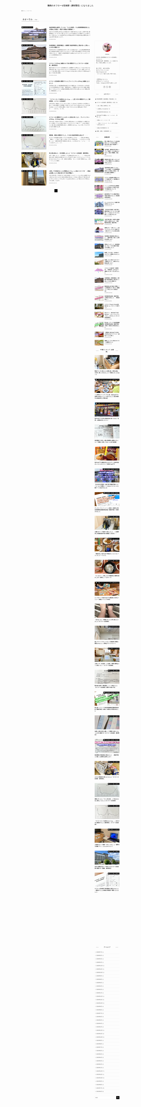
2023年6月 (100, 1050)
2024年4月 (100, 1023)
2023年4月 (100, 1057)
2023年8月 (100, 1043)
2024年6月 (100, 1016)
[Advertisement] (107, 27)
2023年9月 (100, 1040)
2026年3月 (100, 959)
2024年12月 (100, 996)
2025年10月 (100, 972)
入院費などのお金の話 (103, 108)
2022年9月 (100, 1081)
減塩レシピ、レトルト (103, 120)
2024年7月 (100, 1013)
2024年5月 (100, 1020)
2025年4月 (100, 986)
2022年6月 (100, 1091)
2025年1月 (100, 993)
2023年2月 (100, 1064)
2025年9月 (100, 976)
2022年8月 (100, 1084)
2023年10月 (100, 1037)
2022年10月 (100, 1077)
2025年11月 (100, 969)
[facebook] (104, 87)
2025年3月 (100, 989)
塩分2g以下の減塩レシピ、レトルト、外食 (107, 116)
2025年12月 (100, 965)
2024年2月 (100, 1026)
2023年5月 (100, 1054)
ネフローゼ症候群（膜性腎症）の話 (107, 102)
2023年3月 (100, 1060)
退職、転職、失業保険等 (104, 131)
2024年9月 (100, 1006)
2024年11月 (100, 999)
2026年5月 (100, 955)
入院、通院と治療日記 (103, 105)
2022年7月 (100, 1088)
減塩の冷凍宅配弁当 (103, 128)
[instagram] (110, 87)
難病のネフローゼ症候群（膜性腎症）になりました (71, 6)
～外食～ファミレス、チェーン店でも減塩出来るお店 (107, 124)
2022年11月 (100, 1074)
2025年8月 (100, 979)
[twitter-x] (107, 87)
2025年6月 (100, 982)
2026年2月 (100, 962)
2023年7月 (100, 1047)
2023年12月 (100, 1030)
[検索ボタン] (70, 1)
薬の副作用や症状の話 (103, 112)
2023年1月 (100, 1067)
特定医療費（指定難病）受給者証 (106, 99)
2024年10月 (100, 1003)
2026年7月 (100, 952)
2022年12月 (100, 1071)
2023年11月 (100, 1033)
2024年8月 (100, 1010)
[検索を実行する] (117, 1097)
